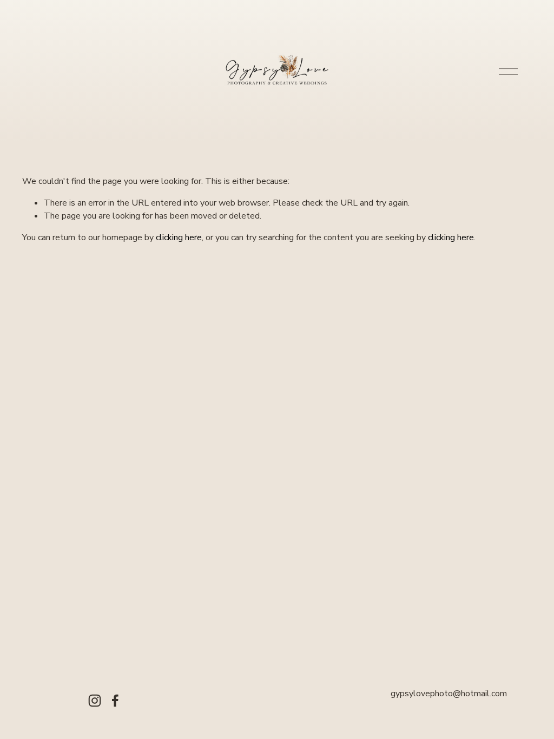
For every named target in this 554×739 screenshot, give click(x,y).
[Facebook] (115, 700)
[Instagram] (94, 700)
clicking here (179, 237)
